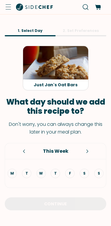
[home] (34, 7)
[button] (8, 7)
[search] (85, 7)
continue (55, 204)
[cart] (98, 7)
